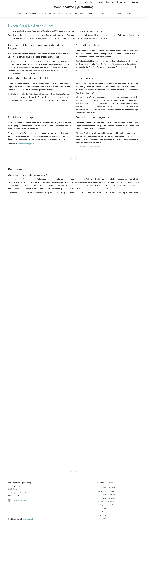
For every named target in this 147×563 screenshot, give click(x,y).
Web (44, 14)
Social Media (114, 14)
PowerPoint (64, 14)
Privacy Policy (122, 2)
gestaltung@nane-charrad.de (17, 493)
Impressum (110, 2)
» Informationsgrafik (26, 144)
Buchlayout (31, 14)
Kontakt (100, 2)
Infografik (80, 14)
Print (52, 14)
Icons (102, 14)
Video (128, 14)
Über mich (78, 2)
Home (19, 14)
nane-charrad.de (28, 519)
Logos (92, 14)
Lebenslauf (89, 2)
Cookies (134, 2)
